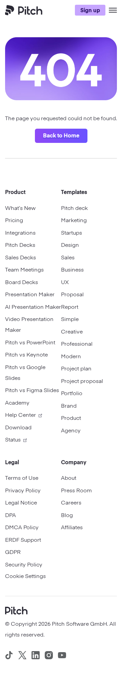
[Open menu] (113, 10)
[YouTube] (62, 655)
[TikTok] (9, 655)
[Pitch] (16, 609)
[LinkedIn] (36, 655)
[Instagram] (49, 655)
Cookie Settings (25, 576)
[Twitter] (22, 655)
